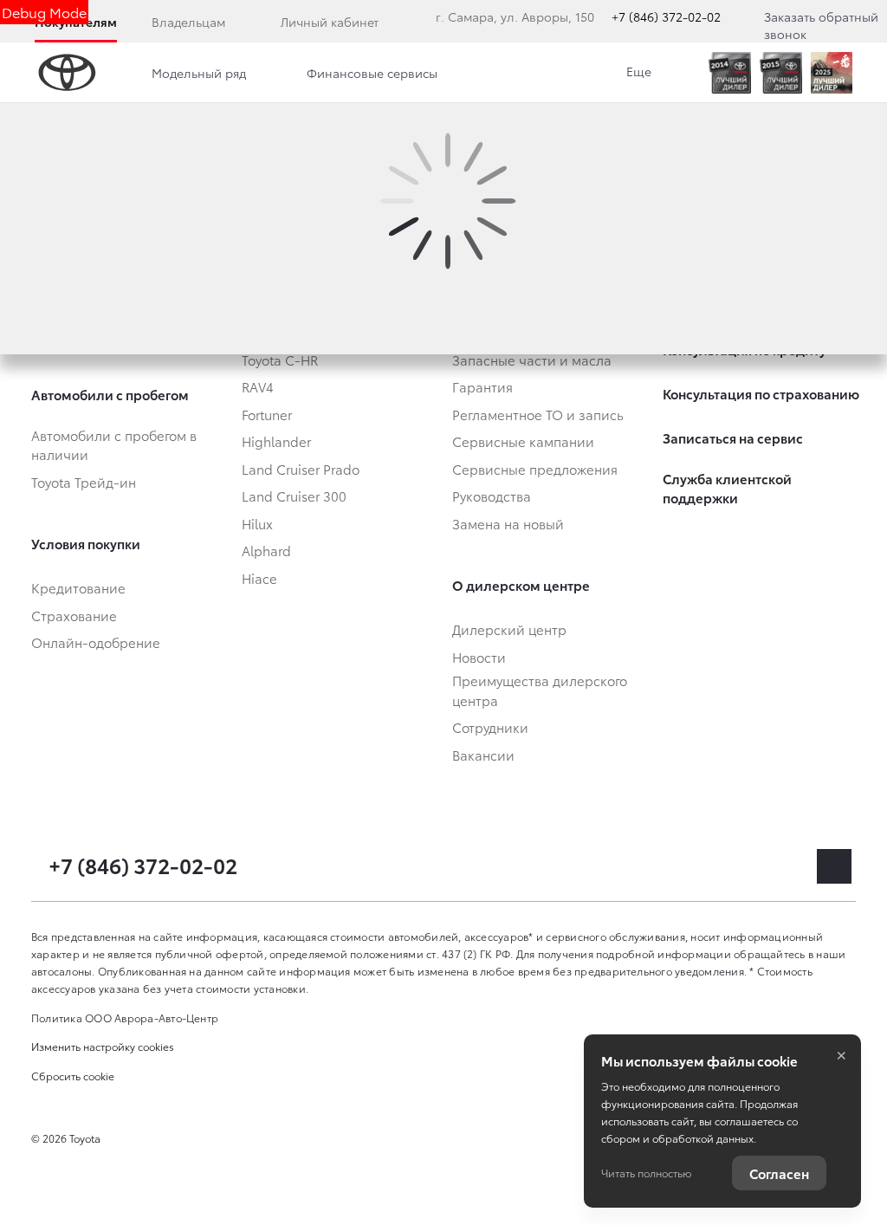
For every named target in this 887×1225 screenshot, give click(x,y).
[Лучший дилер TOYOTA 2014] (730, 73)
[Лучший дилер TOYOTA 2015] (781, 73)
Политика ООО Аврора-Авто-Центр (124, 1017)
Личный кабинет (330, 21)
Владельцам (188, 21)
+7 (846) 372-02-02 (666, 16)
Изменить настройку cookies (102, 1046)
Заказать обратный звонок (821, 25)
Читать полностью (646, 1172)
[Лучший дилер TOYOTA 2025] (831, 73)
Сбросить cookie (72, 1075)
